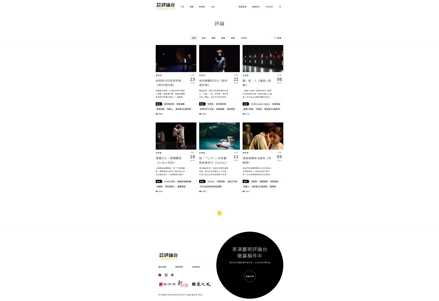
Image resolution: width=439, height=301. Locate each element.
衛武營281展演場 (183, 109)
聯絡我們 (179, 266)
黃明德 (159, 75)
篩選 (279, 38)
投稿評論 (160, 109)
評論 (182, 6)
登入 (258, 6)
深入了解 (176, 58)
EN (271, 6)
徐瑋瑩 (159, 153)
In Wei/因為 (169, 181)
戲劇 (223, 38)
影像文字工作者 (207, 109)
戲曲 (213, 38)
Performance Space (260, 104)
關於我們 (162, 266)
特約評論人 (170, 186)
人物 (212, 6)
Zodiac (211, 181)
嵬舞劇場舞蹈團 (184, 181)
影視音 (202, 6)
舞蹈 (233, 38)
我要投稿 (242, 6)
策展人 (170, 109)
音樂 (204, 38)
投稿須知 (196, 266)
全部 (194, 38)
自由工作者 (232, 181)
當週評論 (181, 186)
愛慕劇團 (181, 104)
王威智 (246, 75)
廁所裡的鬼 (169, 104)
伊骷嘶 (254, 181)
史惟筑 (202, 75)
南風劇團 (264, 181)
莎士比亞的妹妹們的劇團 (210, 186)
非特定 (244, 38)
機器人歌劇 (248, 109)
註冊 (254, 6)
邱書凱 (202, 153)
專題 (192, 6)
